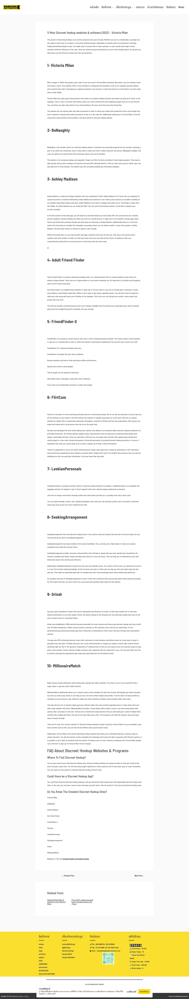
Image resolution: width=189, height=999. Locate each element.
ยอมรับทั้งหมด (144, 991)
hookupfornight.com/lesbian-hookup (76, 859)
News (181, 7)
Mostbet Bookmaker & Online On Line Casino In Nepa (56, 901)
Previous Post (67, 875)
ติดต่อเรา (171, 7)
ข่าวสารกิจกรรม (155, 7)
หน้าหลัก (94, 7)
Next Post (140, 875)
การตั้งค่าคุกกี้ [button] (131, 992)
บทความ (140, 7)
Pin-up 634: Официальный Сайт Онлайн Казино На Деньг (82, 901)
